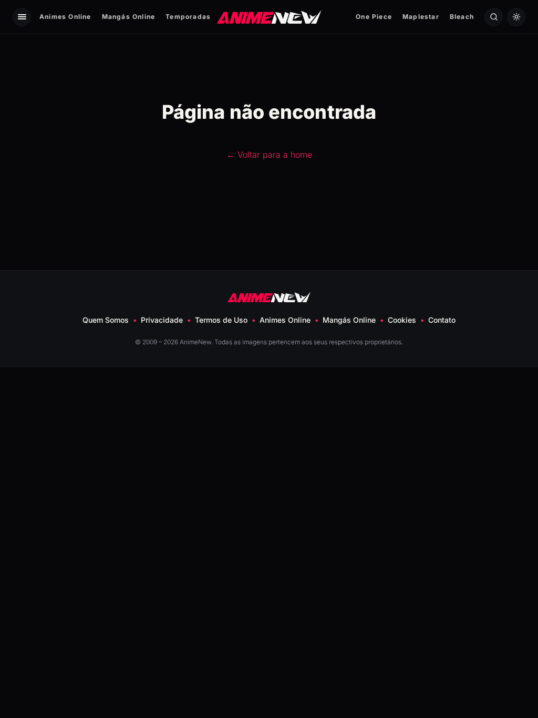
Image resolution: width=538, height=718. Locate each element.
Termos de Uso (221, 319)
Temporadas (188, 16)
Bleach (462, 16)
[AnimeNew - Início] (269, 16)
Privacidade (162, 319)
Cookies (402, 319)
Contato (442, 319)
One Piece (374, 16)
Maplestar (420, 16)
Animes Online (65, 16)
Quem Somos (105, 319)
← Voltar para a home (269, 154)
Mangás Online (129, 16)
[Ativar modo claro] (516, 17)
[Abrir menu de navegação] (22, 17)
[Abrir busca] (493, 17)
